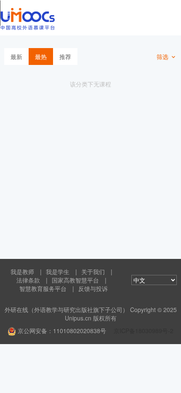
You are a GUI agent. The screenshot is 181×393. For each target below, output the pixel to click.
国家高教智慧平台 (75, 280)
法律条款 (28, 280)
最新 (16, 56)
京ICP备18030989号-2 (143, 330)
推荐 (65, 56)
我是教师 (22, 271)
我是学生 (57, 271)
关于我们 (93, 271)
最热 (41, 56)
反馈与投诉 (93, 288)
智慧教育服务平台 (43, 288)
